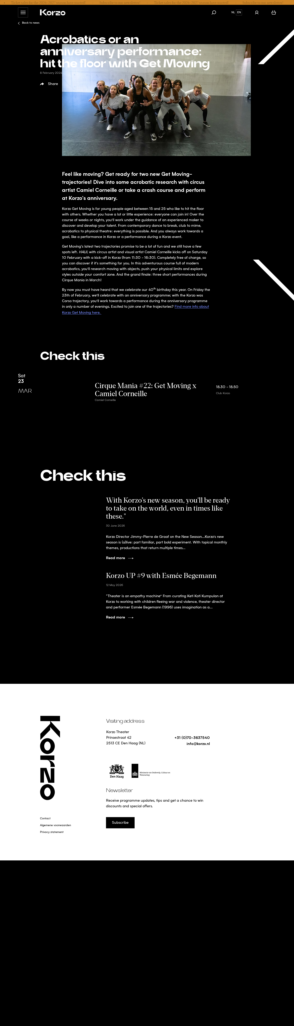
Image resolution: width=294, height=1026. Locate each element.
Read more (115, 557)
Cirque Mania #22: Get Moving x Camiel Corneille (145, 389)
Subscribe (120, 823)
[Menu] (23, 12)
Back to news (30, 22)
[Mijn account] (256, 12)
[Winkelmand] (273, 12)
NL (233, 12)
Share (53, 84)
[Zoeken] (216, 12)
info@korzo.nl (198, 743)
